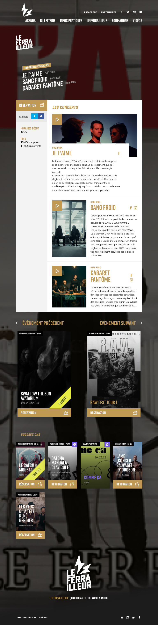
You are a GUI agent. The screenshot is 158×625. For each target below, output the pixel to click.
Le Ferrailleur (97, 20)
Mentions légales (26, 617)
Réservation (27, 105)
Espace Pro (90, 12)
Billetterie (47, 20)
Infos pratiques (71, 20)
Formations (120, 20)
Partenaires (108, 12)
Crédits (43, 617)
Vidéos (137, 20)
